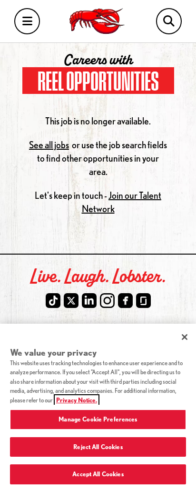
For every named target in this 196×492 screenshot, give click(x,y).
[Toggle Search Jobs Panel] (169, 21)
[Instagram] (107, 300)
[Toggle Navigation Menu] (27, 21)
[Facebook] (125, 300)
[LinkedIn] (89, 300)
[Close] (184, 337)
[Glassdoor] (143, 300)
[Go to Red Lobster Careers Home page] (98, 21)
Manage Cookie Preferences (98, 419)
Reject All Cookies (97, 446)
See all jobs (49, 144)
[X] (71, 300)
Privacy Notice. (76, 400)
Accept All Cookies (97, 474)
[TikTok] (53, 300)
